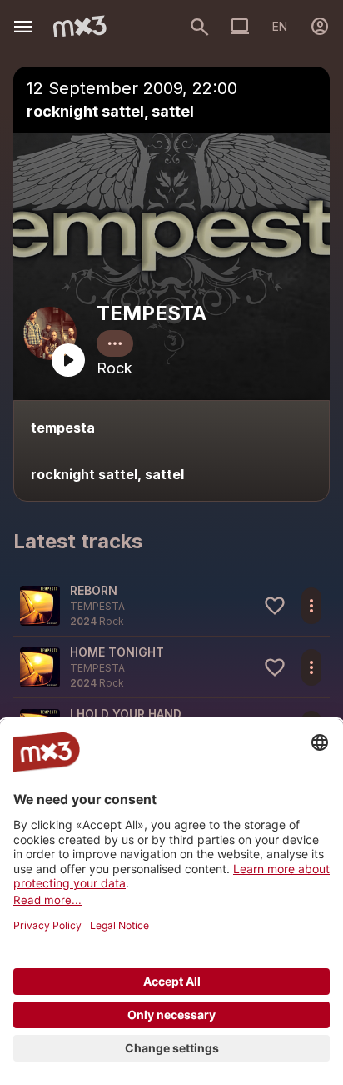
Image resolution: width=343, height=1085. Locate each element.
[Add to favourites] (274, 606)
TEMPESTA (151, 313)
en (279, 26)
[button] (171, 605)
